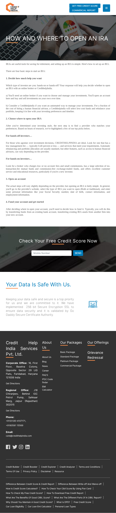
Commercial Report (83, 10)
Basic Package (67, 352)
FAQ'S (45, 375)
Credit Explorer (48, 467)
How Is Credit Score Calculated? (22, 488)
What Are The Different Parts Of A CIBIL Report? (78, 497)
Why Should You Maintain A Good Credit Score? (29, 502)
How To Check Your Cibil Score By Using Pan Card (66, 488)
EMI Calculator (47, 388)
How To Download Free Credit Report (65, 493)
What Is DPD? (63, 502)
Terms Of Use (12, 471)
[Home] (12, 7)
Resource (59, 471)
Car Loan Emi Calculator (39, 506)
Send (78, 253)
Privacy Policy (30, 471)
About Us (46, 357)
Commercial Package (70, 365)
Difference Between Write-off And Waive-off (80, 484)
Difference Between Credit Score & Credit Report (30, 484)
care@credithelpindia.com (19, 435)
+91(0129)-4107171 (15, 421)
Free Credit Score (82, 502)
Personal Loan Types (65, 506)
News (45, 366)
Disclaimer (46, 471)
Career (45, 370)
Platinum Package (69, 361)
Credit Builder (12, 467)
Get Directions (13, 383)
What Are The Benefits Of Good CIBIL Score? (28, 497)
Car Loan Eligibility (15, 506)
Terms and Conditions (89, 467)
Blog (44, 361)
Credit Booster (30, 467)
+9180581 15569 (14, 425)
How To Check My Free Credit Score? (24, 493)
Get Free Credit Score (85, 6)
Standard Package (69, 356)
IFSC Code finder (47, 381)
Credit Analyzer (67, 467)
